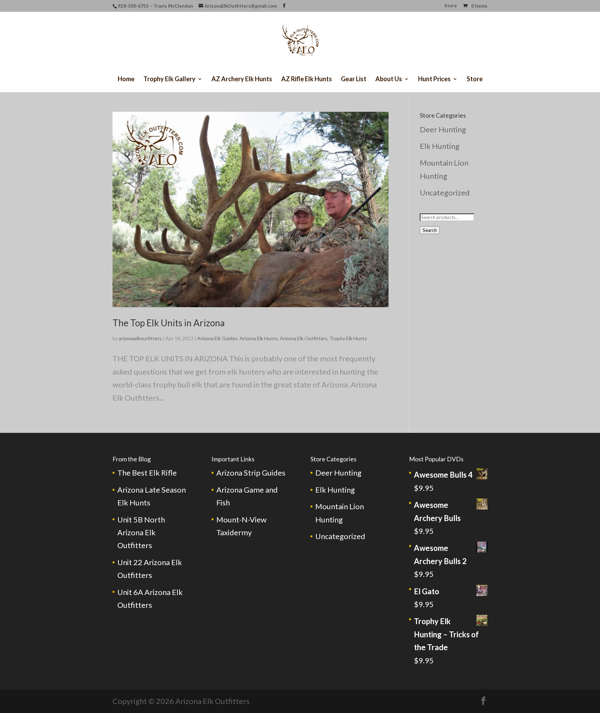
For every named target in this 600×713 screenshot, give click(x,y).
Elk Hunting (439, 146)
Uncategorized (445, 192)
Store (450, 5)
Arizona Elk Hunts (259, 338)
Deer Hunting (443, 129)
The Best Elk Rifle (147, 472)
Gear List (353, 79)
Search (430, 230)
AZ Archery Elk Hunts (241, 79)
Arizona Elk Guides (217, 338)
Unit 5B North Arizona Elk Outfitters (141, 532)
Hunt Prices (434, 79)
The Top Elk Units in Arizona (168, 322)
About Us (388, 79)
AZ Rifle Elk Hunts (306, 79)
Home (126, 79)
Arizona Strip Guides (250, 472)
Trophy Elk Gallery (169, 79)
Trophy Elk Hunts (348, 338)
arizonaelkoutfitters (140, 338)
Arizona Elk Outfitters (303, 338)
